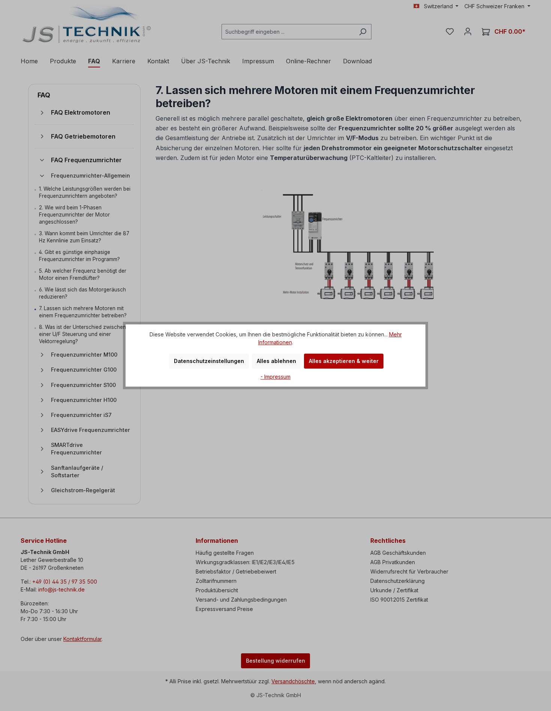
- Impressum (275, 376)
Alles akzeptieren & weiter (344, 361)
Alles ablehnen (276, 361)
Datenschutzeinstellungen (209, 361)
